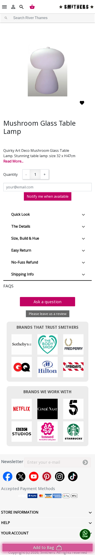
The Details (20, 226)
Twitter (20, 476)
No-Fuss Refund (24, 262)
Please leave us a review (47, 313)
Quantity (10, 174)
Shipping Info (22, 274)
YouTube (33, 476)
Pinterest (46, 476)
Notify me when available (47, 196)
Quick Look (20, 214)
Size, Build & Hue (25, 238)
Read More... (13, 161)
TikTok (73, 476)
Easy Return (21, 250)
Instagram (60, 476)
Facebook (7, 476)
